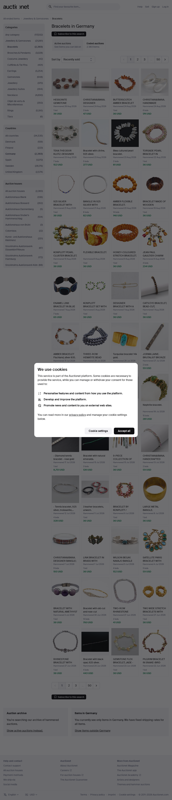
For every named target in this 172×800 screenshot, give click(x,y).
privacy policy (77, 415)
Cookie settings (98, 431)
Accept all (124, 431)
